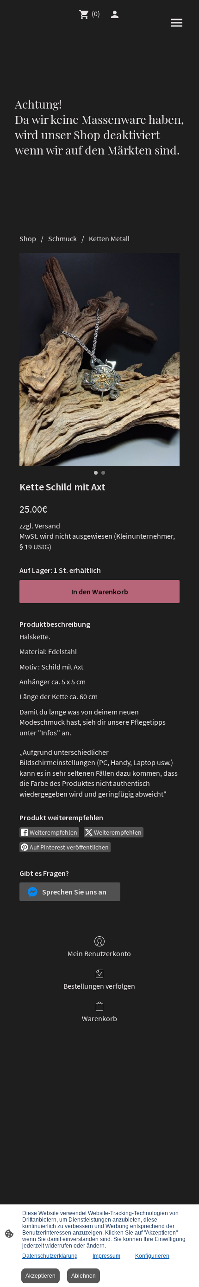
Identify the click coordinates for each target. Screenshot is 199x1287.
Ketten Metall (109, 238)
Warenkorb (99, 1018)
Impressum (106, 1256)
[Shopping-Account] (114, 14)
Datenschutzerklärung (50, 1256)
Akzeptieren (40, 1276)
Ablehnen (83, 1276)
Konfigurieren (152, 1256)
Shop (27, 238)
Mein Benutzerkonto (99, 953)
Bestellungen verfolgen (99, 986)
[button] (69, 891)
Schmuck (62, 238)
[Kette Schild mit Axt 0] (99, 359)
